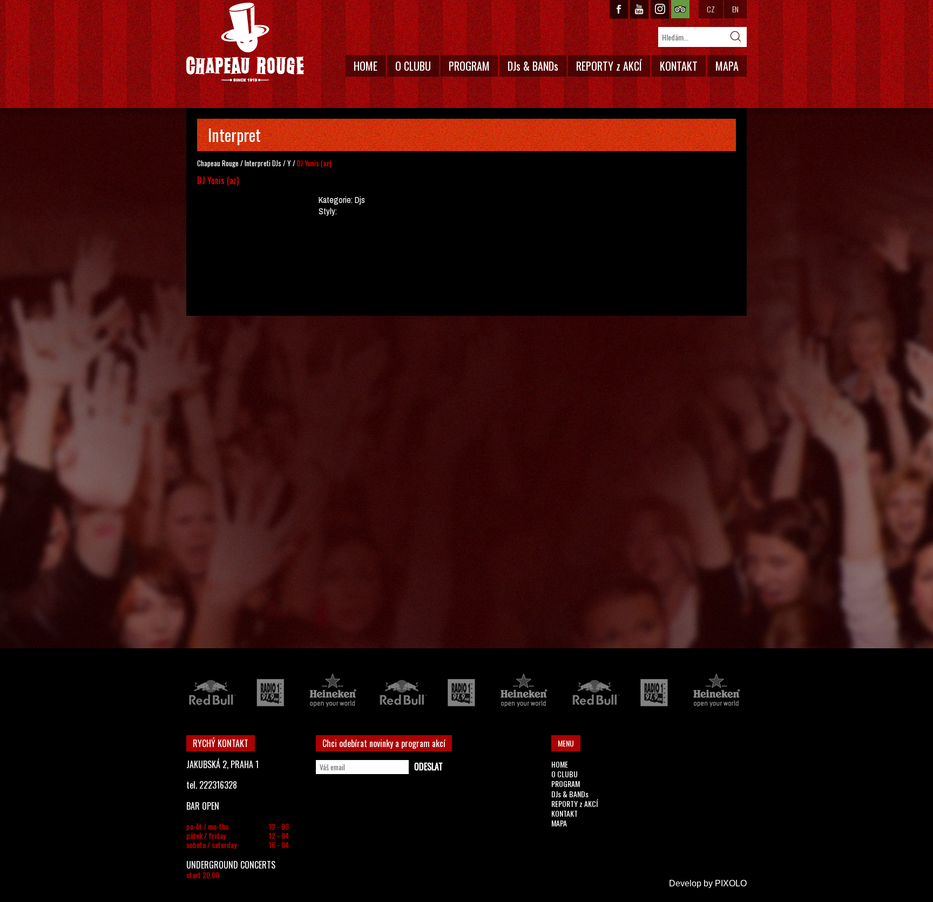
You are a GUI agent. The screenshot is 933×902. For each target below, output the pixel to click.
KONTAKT (679, 66)
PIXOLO (731, 883)
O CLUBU (413, 66)
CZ (711, 9)
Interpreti (258, 163)
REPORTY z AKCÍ (609, 66)
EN (735, 9)
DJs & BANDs (533, 66)
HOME (365, 66)
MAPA (727, 66)
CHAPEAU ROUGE (245, 42)
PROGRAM (469, 66)
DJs (276, 163)
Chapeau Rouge (218, 163)
